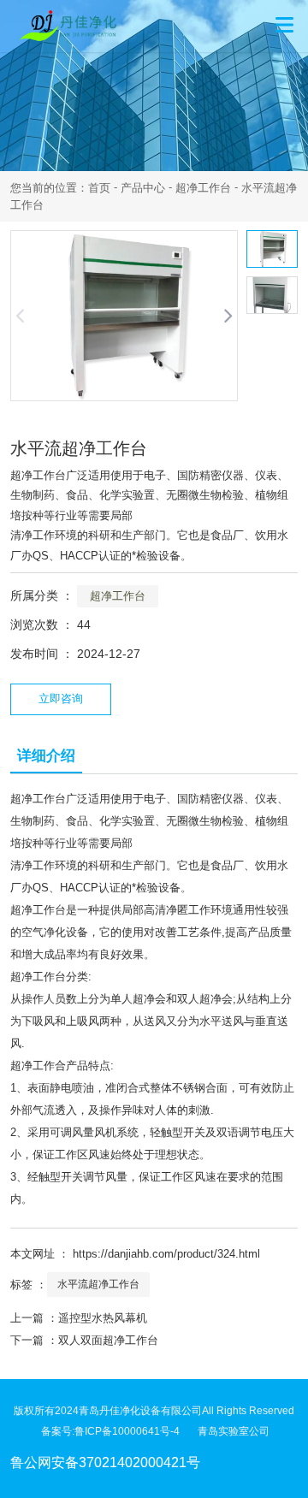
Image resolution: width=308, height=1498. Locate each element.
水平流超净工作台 (98, 1284)
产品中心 (143, 187)
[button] (228, 315)
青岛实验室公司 (234, 1431)
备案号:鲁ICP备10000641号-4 (119, 1431)
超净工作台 (203, 187)
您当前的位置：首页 (62, 187)
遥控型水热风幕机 (102, 1317)
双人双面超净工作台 (108, 1340)
